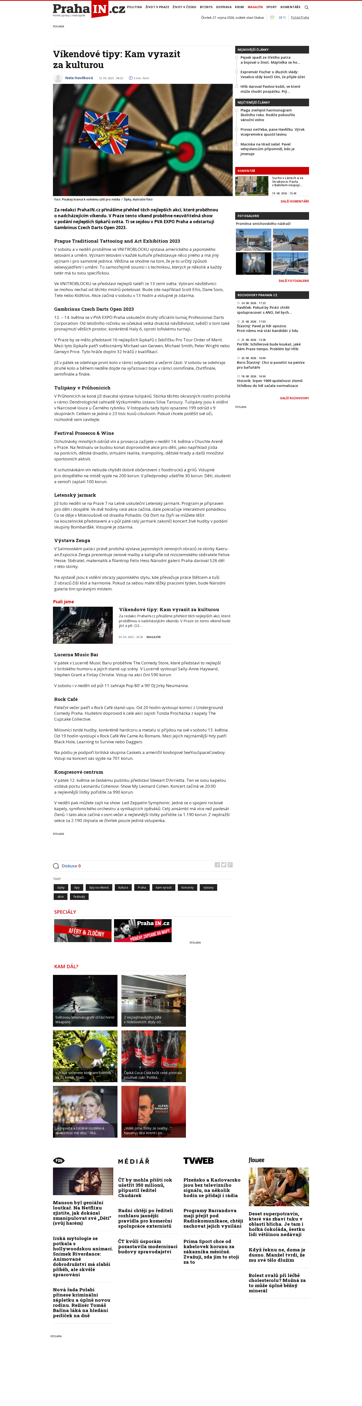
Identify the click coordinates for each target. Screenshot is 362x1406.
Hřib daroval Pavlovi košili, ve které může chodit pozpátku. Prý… (270, 89)
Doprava (224, 7)
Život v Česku (185, 7)
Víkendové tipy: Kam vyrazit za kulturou (169, 609)
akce (60, 897)
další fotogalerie (294, 281)
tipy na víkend (99, 887)
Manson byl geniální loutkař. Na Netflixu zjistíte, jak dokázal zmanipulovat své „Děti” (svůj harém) (82, 1212)
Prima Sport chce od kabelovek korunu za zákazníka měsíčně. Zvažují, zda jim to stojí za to (211, 1251)
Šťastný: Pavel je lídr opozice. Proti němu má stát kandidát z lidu (267, 328)
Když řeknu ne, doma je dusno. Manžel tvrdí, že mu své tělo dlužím (277, 1254)
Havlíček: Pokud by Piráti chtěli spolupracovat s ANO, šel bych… (264, 310)
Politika (134, 7)
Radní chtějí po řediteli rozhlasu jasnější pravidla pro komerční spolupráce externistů (145, 1218)
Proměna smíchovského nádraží (263, 223)
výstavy (208, 887)
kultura (123, 887)
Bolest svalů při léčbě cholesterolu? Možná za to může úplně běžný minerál (277, 1283)
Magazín (255, 7)
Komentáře (290, 7)
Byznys (206, 7)
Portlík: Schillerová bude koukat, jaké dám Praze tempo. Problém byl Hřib (269, 346)
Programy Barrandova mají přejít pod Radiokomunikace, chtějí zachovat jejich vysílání (213, 1218)
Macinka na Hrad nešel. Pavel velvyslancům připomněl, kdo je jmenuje (268, 149)
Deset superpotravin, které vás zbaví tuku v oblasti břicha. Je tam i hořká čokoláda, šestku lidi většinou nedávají (277, 1223)
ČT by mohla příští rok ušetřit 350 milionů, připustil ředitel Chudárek (145, 1187)
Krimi (239, 7)
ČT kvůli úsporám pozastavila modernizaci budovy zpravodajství (148, 1246)
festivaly (79, 897)
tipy (77, 887)
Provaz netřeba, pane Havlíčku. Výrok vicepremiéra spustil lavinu (273, 132)
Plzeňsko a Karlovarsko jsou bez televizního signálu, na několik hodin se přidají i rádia (212, 1187)
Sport (271, 7)
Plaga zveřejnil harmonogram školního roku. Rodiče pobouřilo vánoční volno (268, 115)
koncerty (187, 887)
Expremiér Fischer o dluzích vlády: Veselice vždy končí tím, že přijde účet (273, 74)
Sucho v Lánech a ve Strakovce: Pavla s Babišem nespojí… (287, 181)
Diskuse (71, 866)
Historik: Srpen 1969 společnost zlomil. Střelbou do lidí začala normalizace (270, 383)
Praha (142, 887)
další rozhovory (294, 398)
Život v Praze (157, 7)
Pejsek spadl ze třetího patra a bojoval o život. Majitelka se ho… (270, 60)
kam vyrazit (164, 887)
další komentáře (295, 201)
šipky (61, 887)
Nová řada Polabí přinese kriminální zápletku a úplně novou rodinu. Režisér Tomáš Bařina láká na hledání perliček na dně (81, 1302)
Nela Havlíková (79, 77)
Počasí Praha (300, 17)
